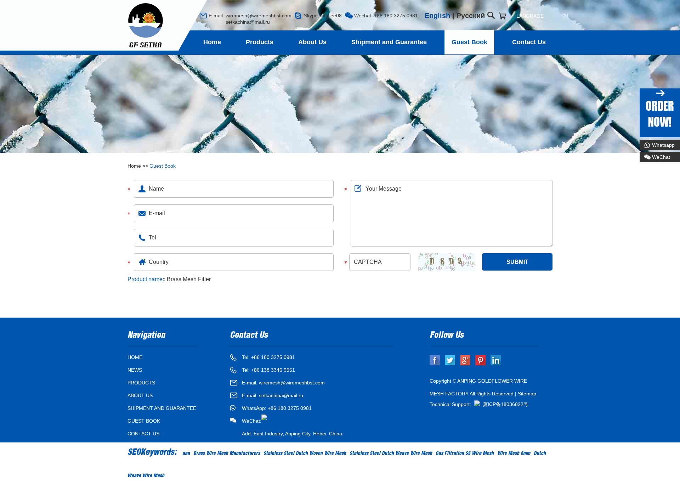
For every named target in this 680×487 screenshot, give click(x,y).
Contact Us (529, 42)
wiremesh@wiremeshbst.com (258, 15)
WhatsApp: (255, 408)
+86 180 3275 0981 (290, 408)
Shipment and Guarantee (389, 42)
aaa (186, 453)
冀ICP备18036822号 (505, 404)
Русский (471, 15)
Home (212, 42)
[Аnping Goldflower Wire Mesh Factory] (146, 25)
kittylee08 (331, 15)
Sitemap (527, 393)
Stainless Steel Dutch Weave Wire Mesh (391, 453)
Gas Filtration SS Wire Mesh (465, 453)
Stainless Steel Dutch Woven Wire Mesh (305, 453)
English (437, 15)
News (135, 370)
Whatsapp (663, 145)
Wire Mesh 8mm (513, 453)
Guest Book (469, 42)
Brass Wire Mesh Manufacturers (226, 453)
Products (259, 42)
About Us (312, 42)
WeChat (661, 157)
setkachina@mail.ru (239, 22)
